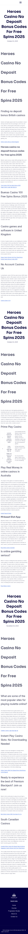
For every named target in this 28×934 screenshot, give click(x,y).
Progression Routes (14, 911)
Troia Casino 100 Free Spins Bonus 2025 (11, 185)
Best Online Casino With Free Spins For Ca (11, 814)
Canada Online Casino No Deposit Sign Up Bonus (13, 846)
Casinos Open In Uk (5, 300)
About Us (14, 914)
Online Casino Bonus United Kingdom (10, 141)
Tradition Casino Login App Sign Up (9, 730)
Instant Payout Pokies (6, 513)
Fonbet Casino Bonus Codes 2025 (9, 259)
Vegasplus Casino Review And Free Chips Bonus (13, 848)
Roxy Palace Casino (5, 585)
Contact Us (14, 916)
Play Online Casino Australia (8, 547)
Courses (14, 908)
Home (14, 905)
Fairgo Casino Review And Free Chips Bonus (12, 257)
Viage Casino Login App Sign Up (9, 187)
